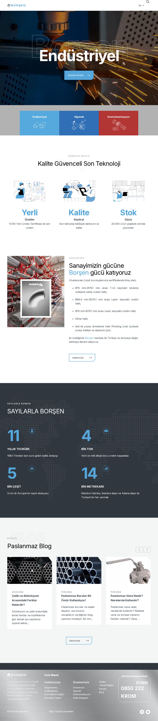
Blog (101, 692)
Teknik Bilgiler (106, 685)
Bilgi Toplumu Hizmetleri (61, 711)
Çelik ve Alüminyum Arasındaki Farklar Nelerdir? (25, 600)
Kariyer (102, 688)
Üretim (102, 682)
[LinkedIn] (148, 712)
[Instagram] (142, 712)
